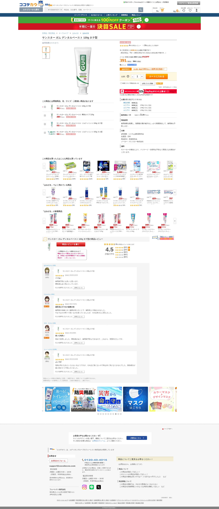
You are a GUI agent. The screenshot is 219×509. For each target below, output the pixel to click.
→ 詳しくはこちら (69, 258)
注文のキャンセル (110, 503)
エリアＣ (126, 110)
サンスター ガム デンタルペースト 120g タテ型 (74, 106)
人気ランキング (111, 15)
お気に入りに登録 (147, 83)
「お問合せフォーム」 (99, 441)
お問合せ (158, 2)
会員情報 (87, 503)
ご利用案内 (165, 2)
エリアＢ (126, 108)
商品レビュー (136, 15)
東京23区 (126, 103)
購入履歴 (94, 503)
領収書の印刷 (130, 503)
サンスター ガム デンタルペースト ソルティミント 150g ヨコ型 (79, 132)
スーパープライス (80, 15)
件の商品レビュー (135, 45)
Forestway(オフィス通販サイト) (144, 2)
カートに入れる (156, 76)
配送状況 (101, 503)
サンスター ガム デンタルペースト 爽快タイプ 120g (75, 114)
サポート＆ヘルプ (62, 500)
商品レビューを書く (71, 244)
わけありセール (96, 15)
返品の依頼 (121, 503)
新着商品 (124, 15)
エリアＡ (126, 105)
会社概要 (72, 500)
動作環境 (159, 500)
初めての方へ (129, 2)
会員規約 (113, 500)
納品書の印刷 (140, 503)
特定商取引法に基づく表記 (84, 500)
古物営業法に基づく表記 (101, 500)
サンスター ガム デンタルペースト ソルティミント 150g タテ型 (79, 123)
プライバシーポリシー (124, 500)
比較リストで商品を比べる (130, 83)
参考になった (78, 287)
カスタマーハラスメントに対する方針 (143, 500)
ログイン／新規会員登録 (188, 3)
